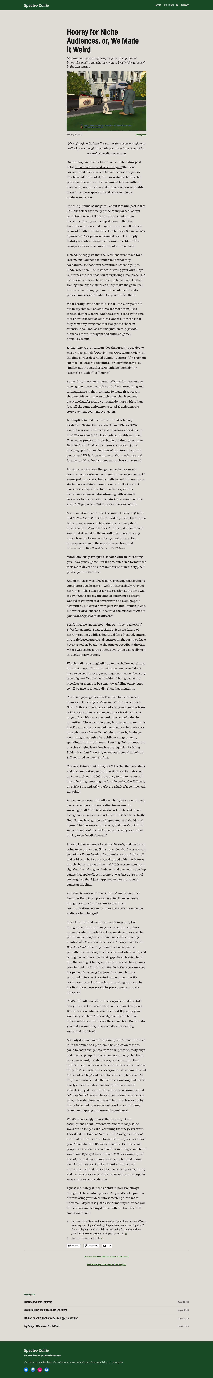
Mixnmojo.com (115, 153)
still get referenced (118, 1095)
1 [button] (142, 775)
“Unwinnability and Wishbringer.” (98, 167)
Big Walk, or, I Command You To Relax (41, 1326)
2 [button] (102, 848)
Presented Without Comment (38, 1302)
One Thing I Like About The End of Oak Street (45, 1310)
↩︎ (126, 1233)
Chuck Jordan (62, 1362)
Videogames (141, 134)
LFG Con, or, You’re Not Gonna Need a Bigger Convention (51, 1318)
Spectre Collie (36, 5)
